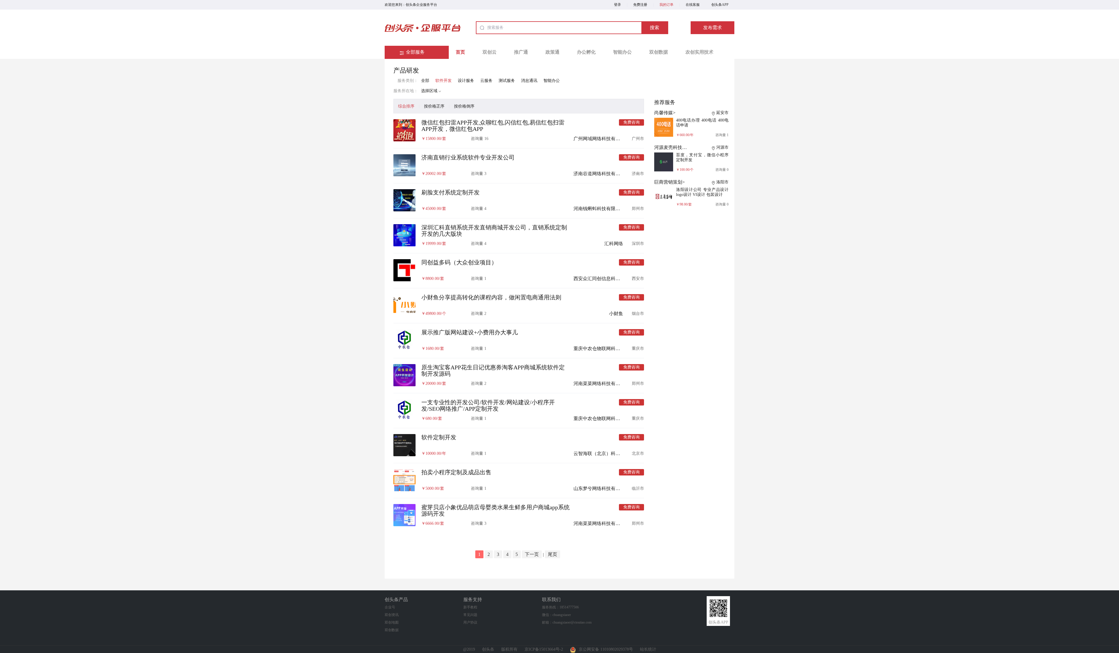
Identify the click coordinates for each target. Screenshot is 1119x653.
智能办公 (622, 52)
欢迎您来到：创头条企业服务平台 (411, 5)
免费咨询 (631, 122)
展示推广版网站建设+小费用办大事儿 (469, 332)
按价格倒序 (464, 106)
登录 (617, 5)
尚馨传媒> (664, 112)
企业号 (390, 607)
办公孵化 (586, 52)
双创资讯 (392, 615)
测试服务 (507, 80)
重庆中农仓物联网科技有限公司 (606, 348)
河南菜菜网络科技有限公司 (601, 383)
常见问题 (470, 615)
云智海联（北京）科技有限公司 (606, 453)
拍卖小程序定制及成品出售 (456, 472)
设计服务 (466, 80)
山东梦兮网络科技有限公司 (601, 488)
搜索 (654, 27)
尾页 (552, 554)
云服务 (486, 80)
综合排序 (406, 106)
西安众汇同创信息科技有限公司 (606, 278)
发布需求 (712, 27)
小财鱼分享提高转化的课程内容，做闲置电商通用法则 (491, 297)
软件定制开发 (438, 437)
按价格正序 (434, 106)
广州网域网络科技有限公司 (601, 138)
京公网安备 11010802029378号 (606, 649)
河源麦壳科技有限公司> (678, 147)
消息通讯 (529, 80)
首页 (460, 52)
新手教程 (470, 607)
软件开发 (443, 80)
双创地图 (392, 622)
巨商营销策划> (669, 182)
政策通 (553, 52)
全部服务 (415, 52)
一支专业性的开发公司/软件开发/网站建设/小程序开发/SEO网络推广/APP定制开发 (488, 405)
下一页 (532, 554)
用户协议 (470, 622)
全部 (425, 80)
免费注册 (640, 5)
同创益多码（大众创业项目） (459, 262)
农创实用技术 (699, 52)
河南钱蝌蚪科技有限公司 (599, 208)
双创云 (490, 52)
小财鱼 (616, 313)
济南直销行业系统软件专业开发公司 (468, 157)
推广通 (521, 52)
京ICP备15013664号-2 (544, 649)
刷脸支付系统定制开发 (450, 192)
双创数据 (658, 52)
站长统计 (648, 649)
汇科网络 (613, 243)
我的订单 (666, 5)
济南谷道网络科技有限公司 (601, 173)
